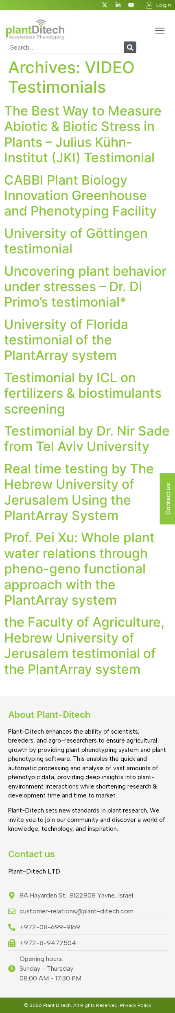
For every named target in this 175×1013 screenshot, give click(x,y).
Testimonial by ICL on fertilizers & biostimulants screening (83, 393)
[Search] (130, 47)
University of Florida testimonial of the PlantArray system (66, 340)
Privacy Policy (135, 1005)
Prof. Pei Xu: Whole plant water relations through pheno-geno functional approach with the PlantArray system (79, 568)
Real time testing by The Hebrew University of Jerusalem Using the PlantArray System (79, 492)
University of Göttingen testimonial (76, 241)
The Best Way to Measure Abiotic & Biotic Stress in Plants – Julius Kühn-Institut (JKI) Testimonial (83, 134)
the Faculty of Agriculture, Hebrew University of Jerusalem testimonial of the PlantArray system (84, 645)
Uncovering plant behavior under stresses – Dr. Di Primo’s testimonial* (85, 286)
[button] (160, 31)
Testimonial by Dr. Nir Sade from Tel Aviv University (87, 438)
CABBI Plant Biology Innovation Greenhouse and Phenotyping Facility (80, 195)
